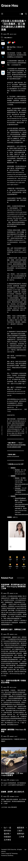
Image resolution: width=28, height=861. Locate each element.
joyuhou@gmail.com (17, 546)
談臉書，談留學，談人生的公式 (12, 792)
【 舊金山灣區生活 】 (8, 37)
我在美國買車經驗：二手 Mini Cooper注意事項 (12, 774)
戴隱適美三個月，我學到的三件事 (13, 629)
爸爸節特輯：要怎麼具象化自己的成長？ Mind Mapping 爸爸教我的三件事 (13, 586)
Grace (5, 34)
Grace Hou (9, 5)
